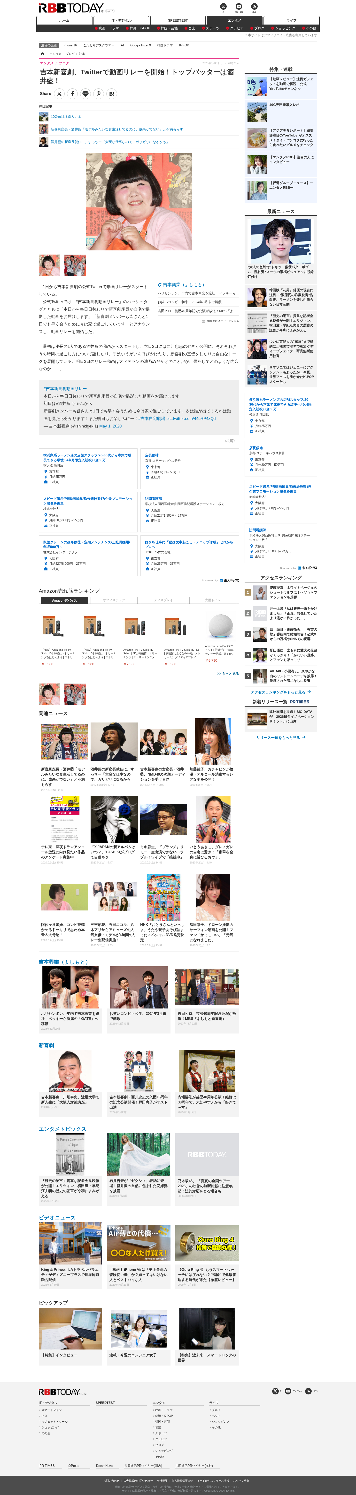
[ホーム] (42, 54)
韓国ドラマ (165, 45)
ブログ (259, 28)
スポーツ (212, 28)
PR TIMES (47, 1466)
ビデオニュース (57, 1217)
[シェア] (72, 93)
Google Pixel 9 (140, 45)
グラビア (237, 28)
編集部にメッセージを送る (223, 320)
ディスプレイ (163, 600)
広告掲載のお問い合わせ (138, 1480)
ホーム (64, 20)
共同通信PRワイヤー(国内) (143, 1466)
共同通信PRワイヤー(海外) (194, 1466)
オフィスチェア (114, 600)
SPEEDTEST (178, 20)
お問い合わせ (111, 1480)
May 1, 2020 (110, 426)
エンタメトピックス (63, 1129)
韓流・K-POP (140, 28)
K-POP (184, 45)
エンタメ (234, 20)
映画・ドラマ (109, 28)
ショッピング (285, 28)
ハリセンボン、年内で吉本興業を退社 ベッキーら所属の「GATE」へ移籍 (215, 293)
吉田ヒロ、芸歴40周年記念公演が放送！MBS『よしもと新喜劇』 (207, 311)
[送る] (85, 93)
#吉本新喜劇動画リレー (65, 388)
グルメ (216, 1410)
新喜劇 (46, 1045)
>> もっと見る (228, 673)
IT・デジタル (121, 20)
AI (122, 45)
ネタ (44, 1416)
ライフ (291, 20)
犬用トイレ (213, 600)
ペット (216, 1416)
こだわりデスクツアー (99, 45)
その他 (311, 28)
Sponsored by (210, 580)
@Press (73, 1466)
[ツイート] (59, 93)
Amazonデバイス (64, 600)
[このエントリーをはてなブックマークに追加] (111, 93)
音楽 (191, 28)
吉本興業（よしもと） (185, 284)
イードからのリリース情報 (213, 1480)
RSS (315, 1391)
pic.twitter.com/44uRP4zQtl (191, 418)
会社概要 (162, 1480)
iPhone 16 (70, 45)
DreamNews (104, 1466)
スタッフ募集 (241, 1480)
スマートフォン (51, 1410)
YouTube (297, 1391)
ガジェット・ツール (54, 1421)
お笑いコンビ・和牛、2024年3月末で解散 (190, 302)
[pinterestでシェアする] (98, 93)
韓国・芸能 (169, 28)
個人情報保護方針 (182, 1480)
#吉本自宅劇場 (151, 418)
